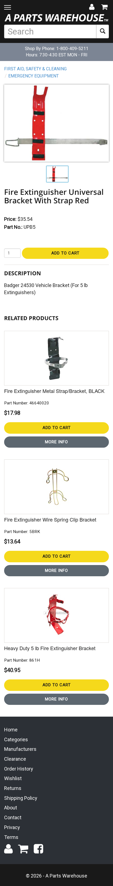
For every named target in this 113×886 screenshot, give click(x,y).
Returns (12, 788)
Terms (11, 837)
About (10, 807)
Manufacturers (20, 749)
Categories (16, 739)
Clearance (15, 759)
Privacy (12, 827)
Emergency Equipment (33, 76)
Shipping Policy (20, 798)
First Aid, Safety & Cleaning (35, 68)
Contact (12, 817)
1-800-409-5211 (72, 48)
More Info (56, 441)
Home (11, 729)
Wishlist (13, 778)
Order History (18, 769)
